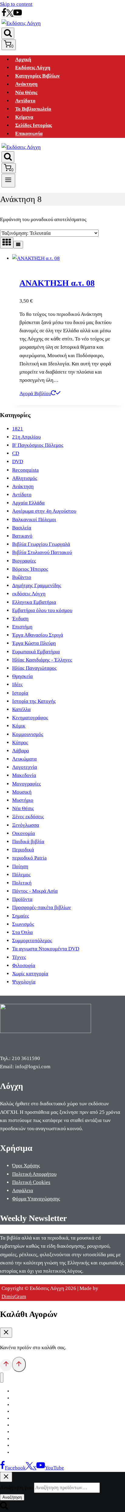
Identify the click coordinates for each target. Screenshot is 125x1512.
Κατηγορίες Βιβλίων (37, 76)
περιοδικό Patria (29, 858)
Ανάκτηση (26, 84)
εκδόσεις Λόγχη (29, 594)
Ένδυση (20, 618)
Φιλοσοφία (23, 965)
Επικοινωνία (28, 134)
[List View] (18, 244)
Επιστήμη (22, 627)
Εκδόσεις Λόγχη (32, 67)
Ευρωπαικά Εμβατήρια (36, 652)
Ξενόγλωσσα (25, 825)
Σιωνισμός (23, 924)
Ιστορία (20, 693)
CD (15, 453)
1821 (17, 429)
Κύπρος (20, 742)
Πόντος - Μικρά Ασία (35, 891)
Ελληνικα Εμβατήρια (34, 602)
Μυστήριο (22, 800)
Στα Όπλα (22, 932)
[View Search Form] (8, 33)
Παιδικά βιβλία (28, 841)
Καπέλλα (21, 709)
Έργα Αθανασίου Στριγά (37, 635)
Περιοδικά (23, 850)
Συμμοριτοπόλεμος (32, 940)
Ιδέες (17, 684)
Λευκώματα (24, 759)
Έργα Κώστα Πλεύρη (34, 643)
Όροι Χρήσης (26, 1165)
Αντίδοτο (25, 101)
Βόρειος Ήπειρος (30, 569)
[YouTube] (17, 15)
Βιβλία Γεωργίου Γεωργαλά (41, 544)
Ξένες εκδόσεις (28, 816)
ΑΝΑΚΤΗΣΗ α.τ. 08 (57, 283)
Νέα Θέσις (26, 92)
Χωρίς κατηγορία (30, 974)
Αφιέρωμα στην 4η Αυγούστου (44, 511)
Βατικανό (22, 536)
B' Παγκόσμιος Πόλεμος (37, 445)
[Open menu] (8, 180)
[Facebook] (4, 15)
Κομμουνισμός (27, 734)
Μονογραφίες (26, 784)
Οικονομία (23, 833)
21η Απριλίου (26, 437)
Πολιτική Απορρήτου (34, 1174)
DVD (17, 461)
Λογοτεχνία (24, 767)
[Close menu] (1, 1378)
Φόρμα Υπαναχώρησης (36, 1199)
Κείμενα (24, 117)
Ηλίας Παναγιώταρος (34, 668)
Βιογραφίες (24, 561)
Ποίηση (20, 866)
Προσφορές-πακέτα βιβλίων (41, 907)
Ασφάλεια (22, 1190)
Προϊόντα (22, 899)
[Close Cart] (6, 1333)
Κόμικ (18, 726)
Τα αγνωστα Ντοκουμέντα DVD (45, 949)
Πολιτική (22, 883)
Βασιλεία (21, 528)
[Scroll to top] (6, 1365)
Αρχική (23, 59)
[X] (9, 15)
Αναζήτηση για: (16, 1487)
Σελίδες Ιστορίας (33, 125)
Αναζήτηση (12, 1497)
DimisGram (14, 1296)
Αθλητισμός (24, 478)
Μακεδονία (24, 775)
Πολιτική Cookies (31, 1182)
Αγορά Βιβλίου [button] (35, 393)
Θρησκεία (22, 676)
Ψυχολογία (23, 982)
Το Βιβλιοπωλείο (33, 109)
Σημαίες (20, 916)
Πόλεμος (21, 874)
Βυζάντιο (21, 577)
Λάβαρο (20, 751)
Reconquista (25, 470)
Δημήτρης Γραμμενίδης (36, 585)
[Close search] (6, 1477)
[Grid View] (6, 242)
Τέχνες (19, 957)
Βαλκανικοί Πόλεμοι (34, 519)
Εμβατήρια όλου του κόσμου (42, 610)
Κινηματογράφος (30, 717)
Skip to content (16, 4)
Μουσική (22, 792)
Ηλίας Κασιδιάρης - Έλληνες (42, 660)
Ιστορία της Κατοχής (34, 701)
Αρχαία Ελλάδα (28, 503)
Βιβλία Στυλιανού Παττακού (42, 552)
